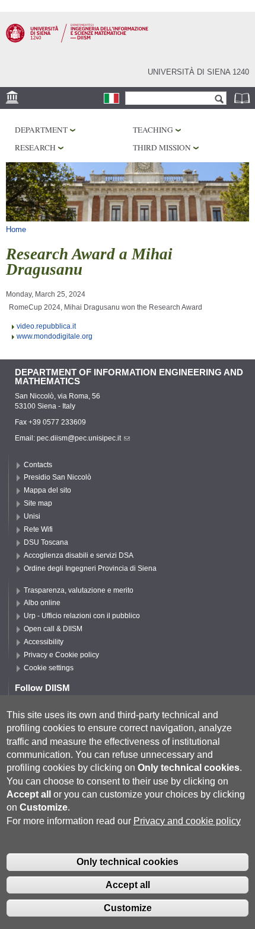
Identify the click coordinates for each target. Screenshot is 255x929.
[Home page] (77, 40)
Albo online (42, 603)
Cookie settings (49, 668)
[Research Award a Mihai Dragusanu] (111, 98)
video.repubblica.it (46, 326)
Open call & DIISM (53, 629)
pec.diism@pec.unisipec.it (79, 438)
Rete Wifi (38, 529)
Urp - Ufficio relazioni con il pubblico (82, 616)
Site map (38, 503)
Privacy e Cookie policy (61, 655)
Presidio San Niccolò (57, 477)
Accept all (128, 885)
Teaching (153, 129)
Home (16, 229)
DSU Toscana (46, 542)
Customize (128, 908)
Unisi (32, 516)
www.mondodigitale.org (55, 336)
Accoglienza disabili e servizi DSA (78, 555)
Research (35, 147)
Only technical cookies (127, 862)
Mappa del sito (47, 490)
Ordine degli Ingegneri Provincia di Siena (90, 568)
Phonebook (243, 98)
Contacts (38, 465)
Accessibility (43, 642)
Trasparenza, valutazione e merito (78, 590)
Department (41, 129)
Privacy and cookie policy (187, 821)
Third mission (162, 147)
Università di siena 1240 (198, 71)
